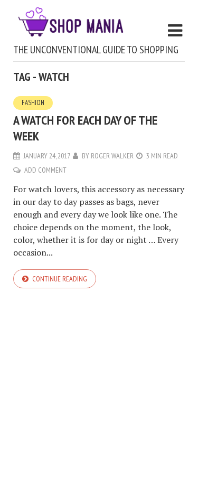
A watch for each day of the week (85, 128)
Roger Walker (112, 156)
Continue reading (59, 279)
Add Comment (45, 170)
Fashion (33, 102)
